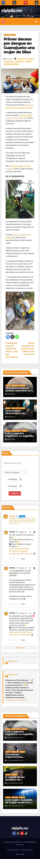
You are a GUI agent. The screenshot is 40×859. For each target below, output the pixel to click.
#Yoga (20, 549)
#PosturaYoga (14, 551)
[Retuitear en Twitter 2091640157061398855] (14, 559)
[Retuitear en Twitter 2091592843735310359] (14, 640)
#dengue (30, 59)
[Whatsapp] (17, 337)
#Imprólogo (13, 632)
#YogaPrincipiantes (16, 554)
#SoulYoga (13, 549)
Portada (12, 34)
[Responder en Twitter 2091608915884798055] (10, 604)
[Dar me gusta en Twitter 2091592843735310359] (18, 640)
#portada (28, 61)
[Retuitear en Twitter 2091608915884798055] (14, 604)
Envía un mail (20, 854)
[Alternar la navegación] (36, 21)
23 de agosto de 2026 (15, 737)
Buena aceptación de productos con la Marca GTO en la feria (27, 348)
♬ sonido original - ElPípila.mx (16, 700)
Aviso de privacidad (13, 850)
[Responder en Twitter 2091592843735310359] (10, 640)
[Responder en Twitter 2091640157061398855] (10, 559)
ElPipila (12, 532)
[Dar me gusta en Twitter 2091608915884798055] (18, 604)
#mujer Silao (19, 61)
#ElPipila (26, 549)
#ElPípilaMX (25, 635)
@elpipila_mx (23, 532)
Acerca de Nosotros (27, 850)
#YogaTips (24, 551)
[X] (12, 337)
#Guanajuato (8, 61)
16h (30, 532)
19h (30, 613)
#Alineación (28, 554)
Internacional (16, 430)
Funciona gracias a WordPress (12, 842)
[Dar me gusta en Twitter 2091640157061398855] (18, 559)
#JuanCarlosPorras (25, 632)
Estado (6, 34)
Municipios (15, 385)
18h (30, 568)
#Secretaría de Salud (11, 64)
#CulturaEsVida (15, 635)
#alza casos (21, 59)
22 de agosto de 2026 (15, 760)
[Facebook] (8, 337)
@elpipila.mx (13, 661)
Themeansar (20, 845)
